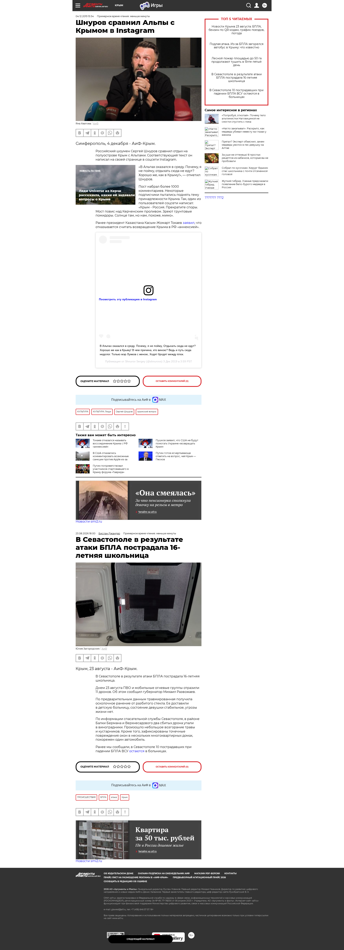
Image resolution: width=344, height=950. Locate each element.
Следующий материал (140, 939)
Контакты (230, 873)
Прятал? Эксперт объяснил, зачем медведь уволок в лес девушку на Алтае (243, 144)
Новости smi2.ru (89, 521)
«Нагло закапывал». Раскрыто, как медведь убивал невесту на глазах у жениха (244, 131)
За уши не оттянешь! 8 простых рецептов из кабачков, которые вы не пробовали (245, 158)
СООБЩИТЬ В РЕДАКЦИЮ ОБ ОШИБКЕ (125, 881)
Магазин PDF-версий (207, 873)
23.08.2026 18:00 (85, 533)
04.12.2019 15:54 (85, 16)
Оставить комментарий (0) (172, 381)
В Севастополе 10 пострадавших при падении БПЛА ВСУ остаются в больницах (236, 94)
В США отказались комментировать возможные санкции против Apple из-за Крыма (102, 458)
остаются (137, 751)
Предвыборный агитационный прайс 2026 (199, 877)
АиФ (96, 123)
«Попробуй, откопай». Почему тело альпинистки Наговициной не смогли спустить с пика (244, 118)
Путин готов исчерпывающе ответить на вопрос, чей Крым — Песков (176, 456)
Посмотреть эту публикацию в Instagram (128, 299)
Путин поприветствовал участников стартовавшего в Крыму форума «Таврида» (111, 469)
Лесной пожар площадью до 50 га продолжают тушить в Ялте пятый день (236, 62)
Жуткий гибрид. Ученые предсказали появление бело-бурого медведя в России (245, 184)
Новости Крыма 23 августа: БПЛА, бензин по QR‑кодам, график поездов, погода (236, 30)
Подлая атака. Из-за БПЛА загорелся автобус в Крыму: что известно (236, 45)
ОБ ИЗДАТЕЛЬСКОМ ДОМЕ (118, 873)
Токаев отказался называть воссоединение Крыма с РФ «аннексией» (110, 443)
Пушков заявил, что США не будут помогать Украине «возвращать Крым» (177, 443)
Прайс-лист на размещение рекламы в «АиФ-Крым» (136, 877)
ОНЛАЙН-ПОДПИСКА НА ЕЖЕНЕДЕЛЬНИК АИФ (164, 873)
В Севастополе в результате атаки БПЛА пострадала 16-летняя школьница (236, 78)
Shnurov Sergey (135, 361)
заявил (188, 223)
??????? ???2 (214, 198)
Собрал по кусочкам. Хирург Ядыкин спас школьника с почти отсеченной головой (245, 171)
